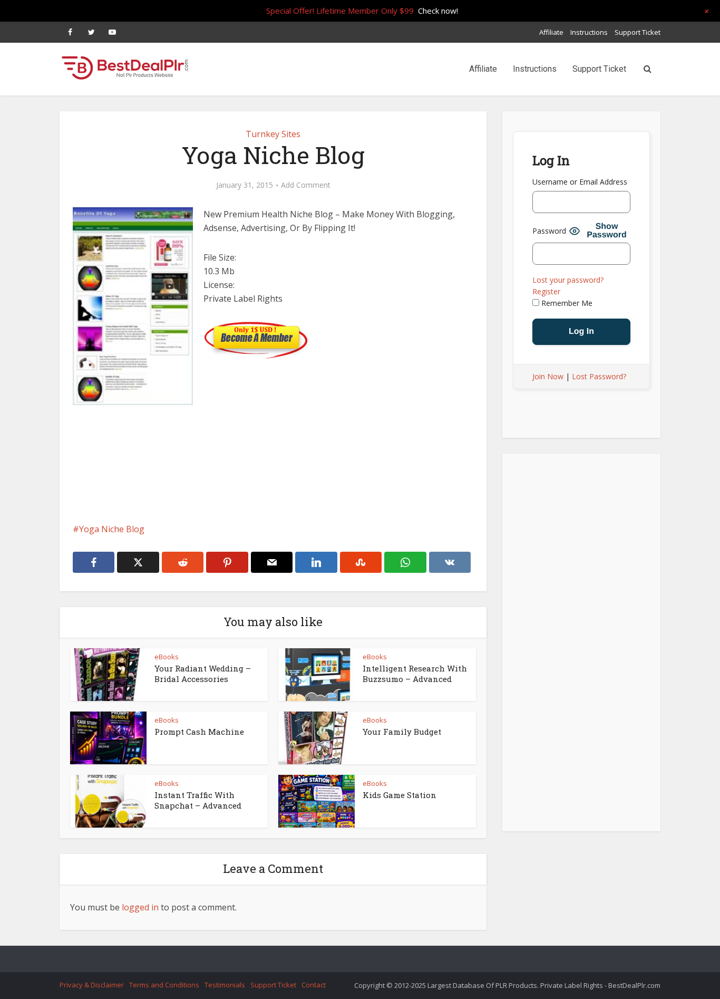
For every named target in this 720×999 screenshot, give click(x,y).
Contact (313, 985)
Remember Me (565, 303)
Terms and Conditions (164, 985)
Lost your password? (568, 280)
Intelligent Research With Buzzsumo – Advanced (415, 673)
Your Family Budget (402, 731)
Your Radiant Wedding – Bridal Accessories (202, 673)
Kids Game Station (399, 795)
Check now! (438, 10)
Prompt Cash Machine (199, 731)
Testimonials (225, 985)
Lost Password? (599, 376)
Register (546, 291)
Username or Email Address (579, 182)
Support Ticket (637, 32)
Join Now (547, 376)
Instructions (589, 32)
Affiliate (551, 32)
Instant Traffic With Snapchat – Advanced (197, 800)
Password (549, 231)
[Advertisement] (273, 495)
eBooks (166, 656)
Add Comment (305, 185)
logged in (140, 907)
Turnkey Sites (273, 134)
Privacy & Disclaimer (92, 985)
